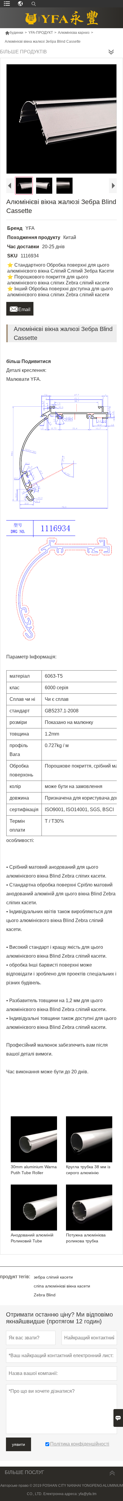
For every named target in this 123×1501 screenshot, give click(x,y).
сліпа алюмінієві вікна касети (62, 1286)
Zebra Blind (45, 1295)
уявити (18, 1444)
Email (19, 307)
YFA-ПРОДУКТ (40, 33)
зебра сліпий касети (53, 1277)
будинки (14, 32)
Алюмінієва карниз (74, 33)
